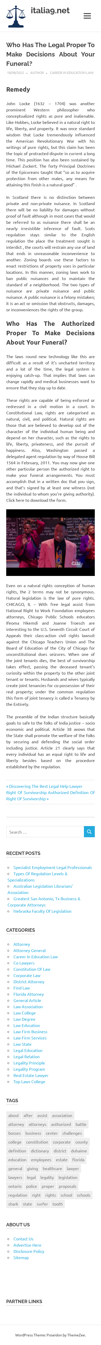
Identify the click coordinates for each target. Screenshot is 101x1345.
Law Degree (24, 1019)
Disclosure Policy (28, 1251)
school (66, 1194)
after (28, 1115)
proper (48, 1186)
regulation (17, 1194)
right (36, 1194)
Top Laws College (29, 1081)
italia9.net (50, 10)
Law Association (28, 1006)
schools (83, 1194)
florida (78, 1159)
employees (41, 1159)
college (14, 1141)
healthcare (52, 1168)
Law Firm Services (30, 1037)
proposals (67, 1186)
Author (37, 72)
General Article (27, 1000)
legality (47, 1177)
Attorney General (29, 950)
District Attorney (28, 981)
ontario (14, 1186)
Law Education (26, 1025)
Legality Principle (29, 1062)
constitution (37, 1141)
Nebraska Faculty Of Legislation (42, 910)
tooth (58, 1203)
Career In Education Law (71, 72)
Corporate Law (26, 975)
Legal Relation (26, 1056)
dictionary (40, 1150)
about (13, 1115)
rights (50, 1194)
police (31, 1186)
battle (81, 1124)
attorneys (37, 1124)
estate (62, 1159)
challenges (72, 1132)
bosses (14, 1132)
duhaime (79, 1150)
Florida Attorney (28, 994)
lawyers (15, 1177)
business (33, 1132)
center (52, 1132)
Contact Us (23, 1238)
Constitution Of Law (31, 969)
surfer (42, 1203)
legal (31, 1177)
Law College (24, 1012)
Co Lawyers (23, 962)
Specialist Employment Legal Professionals (52, 867)
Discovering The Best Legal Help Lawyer (46, 786)
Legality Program (29, 1068)
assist (42, 1115)
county (81, 1141)
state (27, 1203)
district (60, 1150)
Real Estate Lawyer (30, 1075)
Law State (22, 1043)
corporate (62, 1141)
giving (32, 1168)
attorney (16, 1124)
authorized (61, 1124)
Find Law (21, 987)
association (62, 1115)
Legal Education (27, 1050)
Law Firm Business (30, 1031)
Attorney (21, 944)
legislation (68, 1177)
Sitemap (21, 1257)
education (17, 1159)
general (15, 1168)
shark (13, 1203)
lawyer (73, 1168)
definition (17, 1150)
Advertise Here (27, 1244)
